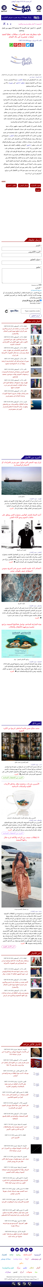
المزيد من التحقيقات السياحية (13, 777)
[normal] (7, 24)
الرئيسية (39, 24)
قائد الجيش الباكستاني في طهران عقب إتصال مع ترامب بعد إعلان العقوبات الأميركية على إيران (15, 352)
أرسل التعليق (35, 316)
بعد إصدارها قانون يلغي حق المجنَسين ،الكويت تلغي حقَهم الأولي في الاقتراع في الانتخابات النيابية (15, 342)
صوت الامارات (35, 185)
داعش (18, 83)
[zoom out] (10, 24)
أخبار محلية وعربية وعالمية (26, 24)
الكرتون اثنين (15, 1137)
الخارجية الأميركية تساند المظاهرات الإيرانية (15, 1202)
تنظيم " (22, 83)
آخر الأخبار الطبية (8, 947)
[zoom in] (4, 24)
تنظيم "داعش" (11, 185)
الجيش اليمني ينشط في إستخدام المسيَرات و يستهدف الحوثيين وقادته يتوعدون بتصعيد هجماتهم (15, 374)
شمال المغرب (23, 185)
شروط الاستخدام (36, 290)
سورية (11, 83)
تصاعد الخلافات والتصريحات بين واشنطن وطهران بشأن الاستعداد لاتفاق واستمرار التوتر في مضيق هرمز (15, 406)
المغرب (20, 80)
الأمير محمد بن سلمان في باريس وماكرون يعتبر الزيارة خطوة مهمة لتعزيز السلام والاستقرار (15, 331)
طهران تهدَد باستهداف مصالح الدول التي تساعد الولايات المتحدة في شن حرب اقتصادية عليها (15, 385)
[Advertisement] (21, 215)
